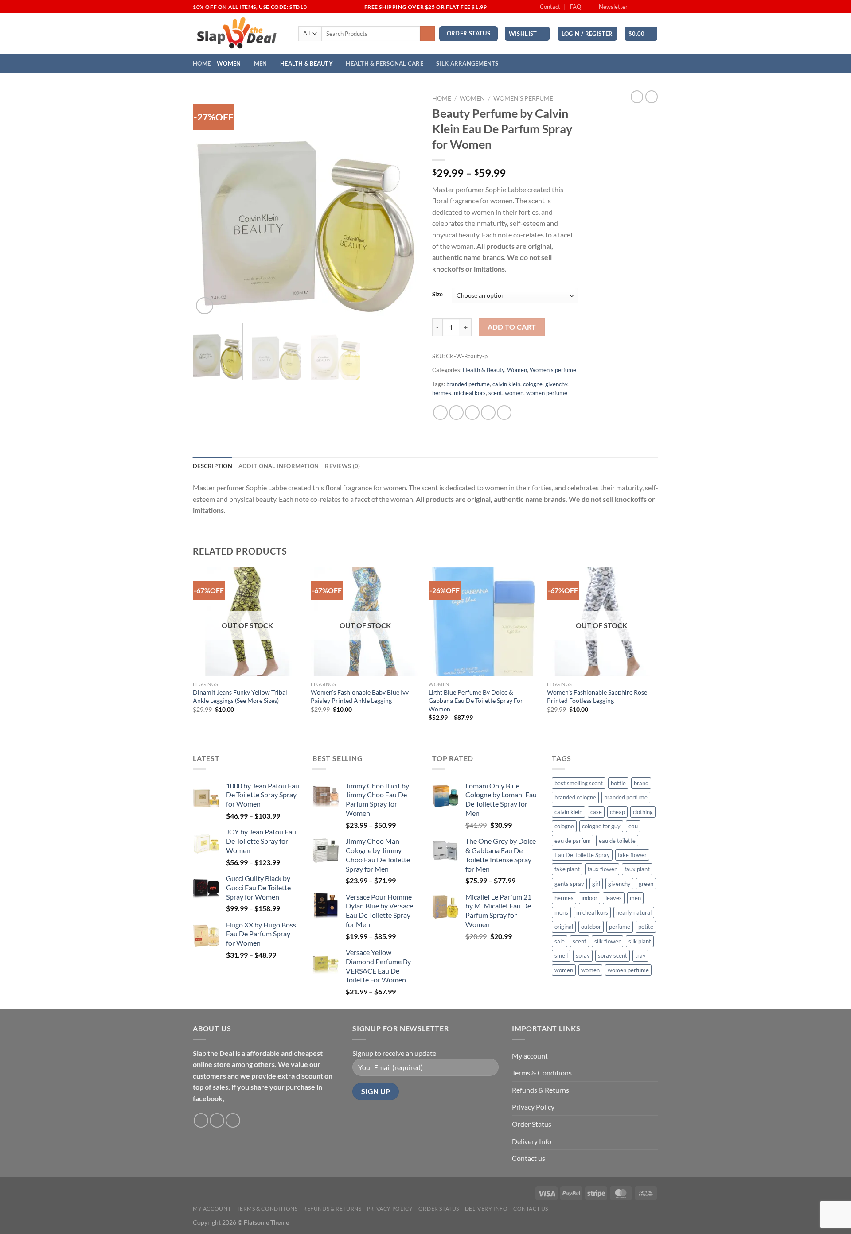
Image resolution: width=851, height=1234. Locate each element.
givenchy (556, 384)
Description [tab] (212, 466)
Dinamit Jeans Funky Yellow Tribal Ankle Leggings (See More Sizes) (240, 696)
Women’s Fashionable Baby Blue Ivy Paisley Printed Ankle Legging (360, 696)
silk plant (639, 941)
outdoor (591, 926)
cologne (533, 384)
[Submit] (427, 33)
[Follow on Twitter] (653, 7)
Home (202, 63)
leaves (613, 897)
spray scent (612, 955)
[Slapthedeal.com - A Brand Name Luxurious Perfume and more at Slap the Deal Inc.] (237, 33)
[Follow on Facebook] (637, 7)
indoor (589, 897)
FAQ (575, 6)
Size (437, 294)
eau (633, 826)
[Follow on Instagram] (645, 7)
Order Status (531, 1124)
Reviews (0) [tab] (342, 466)
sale (559, 941)
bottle (618, 783)
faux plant (637, 869)
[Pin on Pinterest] (488, 412)
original (563, 926)
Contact (550, 6)
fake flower (632, 854)
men (635, 897)
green (646, 883)
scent (495, 392)
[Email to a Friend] (472, 412)
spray (583, 955)
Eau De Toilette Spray (582, 854)
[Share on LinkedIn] (504, 412)
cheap (617, 811)
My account (530, 1056)
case (596, 811)
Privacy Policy (533, 1106)
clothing (643, 811)
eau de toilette (617, 840)
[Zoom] (204, 305)
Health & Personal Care (384, 63)
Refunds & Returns (540, 1090)
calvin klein (506, 384)
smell (561, 955)
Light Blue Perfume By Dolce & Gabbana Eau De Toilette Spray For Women (476, 700)
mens (561, 912)
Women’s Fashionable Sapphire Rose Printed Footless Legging (597, 696)
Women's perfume (523, 98)
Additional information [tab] (278, 466)
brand (641, 783)
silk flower (607, 941)
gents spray (569, 883)
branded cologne (575, 797)
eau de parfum (572, 840)
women (514, 392)
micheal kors (470, 392)
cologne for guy (601, 826)
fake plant (567, 869)
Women (229, 63)
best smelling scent (578, 783)
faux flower (602, 869)
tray (640, 955)
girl (596, 883)
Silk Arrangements (467, 63)
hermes (441, 392)
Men (260, 63)
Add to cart (512, 327)
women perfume (546, 392)
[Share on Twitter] (456, 412)
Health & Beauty (306, 63)
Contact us (528, 1158)
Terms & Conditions (542, 1072)
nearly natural (634, 912)
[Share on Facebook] (440, 412)
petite (645, 926)
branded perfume (468, 384)
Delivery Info (531, 1141)
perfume (619, 926)
